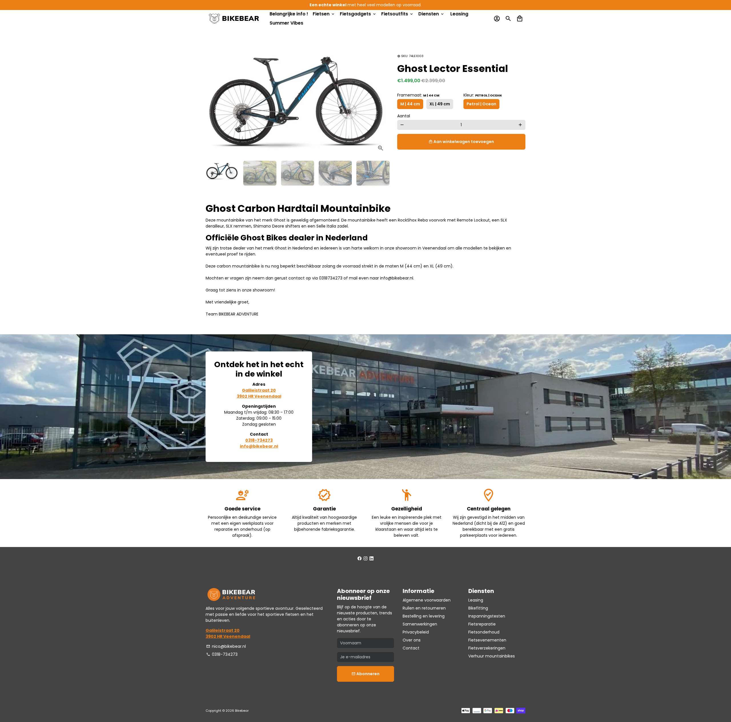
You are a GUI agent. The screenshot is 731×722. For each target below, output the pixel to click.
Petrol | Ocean (481, 104)
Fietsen (324, 14)
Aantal (403, 116)
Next (381, 100)
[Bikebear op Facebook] (360, 558)
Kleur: (482, 95)
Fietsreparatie (482, 624)
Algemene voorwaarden (427, 600)
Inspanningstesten (486, 616)
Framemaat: (418, 95)
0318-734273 (222, 654)
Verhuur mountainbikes (491, 656)
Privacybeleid (416, 632)
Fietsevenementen (487, 640)
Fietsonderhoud (483, 632)
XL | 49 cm (439, 104)
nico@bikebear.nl (226, 646)
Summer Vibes (286, 23)
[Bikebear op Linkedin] (371, 558)
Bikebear (242, 710)
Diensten (431, 14)
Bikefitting (478, 608)
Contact (411, 648)
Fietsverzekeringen (486, 648)
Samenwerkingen (420, 624)
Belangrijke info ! (289, 14)
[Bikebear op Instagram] (365, 558)
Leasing (459, 14)
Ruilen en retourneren (424, 608)
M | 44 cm (410, 104)
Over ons (412, 640)
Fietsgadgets (358, 14)
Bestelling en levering (424, 616)
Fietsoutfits (397, 14)
